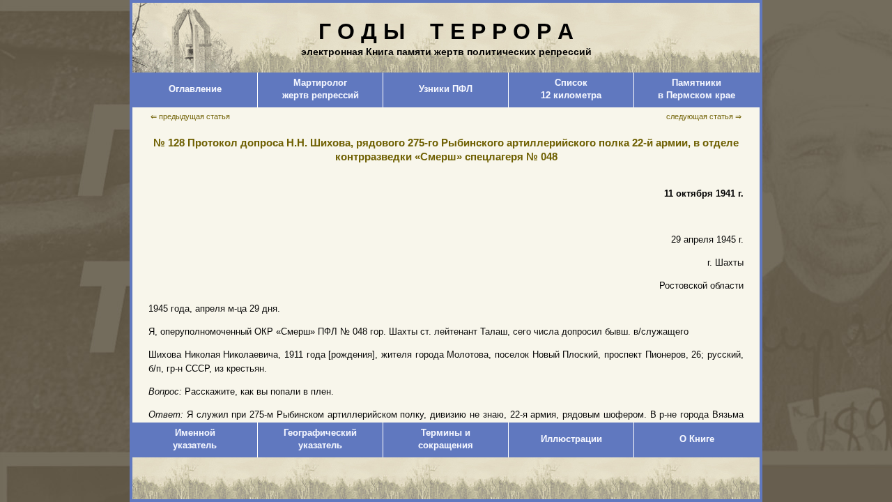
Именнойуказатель (195, 438)
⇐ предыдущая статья (190, 116)
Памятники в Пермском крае (696, 88)
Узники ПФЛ (445, 89)
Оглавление (195, 89)
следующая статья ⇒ (703, 116)
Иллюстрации (571, 439)
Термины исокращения (445, 438)
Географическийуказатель (320, 438)
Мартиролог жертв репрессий (320, 88)
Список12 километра (571, 88)
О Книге (696, 439)
